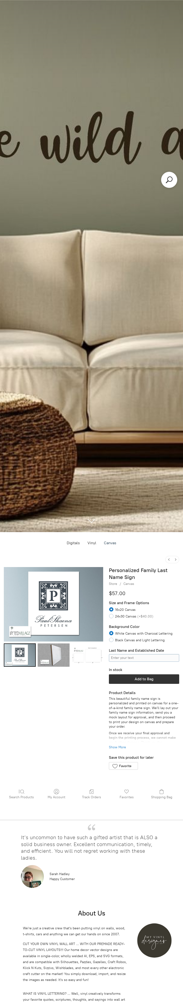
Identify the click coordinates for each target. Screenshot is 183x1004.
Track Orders (91, 797)
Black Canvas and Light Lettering (140, 640)
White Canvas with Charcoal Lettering (144, 634)
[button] (123, 766)
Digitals (73, 543)
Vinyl (91, 543)
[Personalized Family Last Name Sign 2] (87, 655)
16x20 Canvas (125, 610)
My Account (56, 797)
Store (113, 584)
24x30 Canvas (134, 616)
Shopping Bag (161, 797)
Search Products (21, 797)
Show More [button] (117, 747)
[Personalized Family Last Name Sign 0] (20, 655)
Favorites (127, 797)
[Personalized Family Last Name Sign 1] (54, 655)
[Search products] (169, 180)
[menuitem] (169, 559)
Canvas (110, 543)
